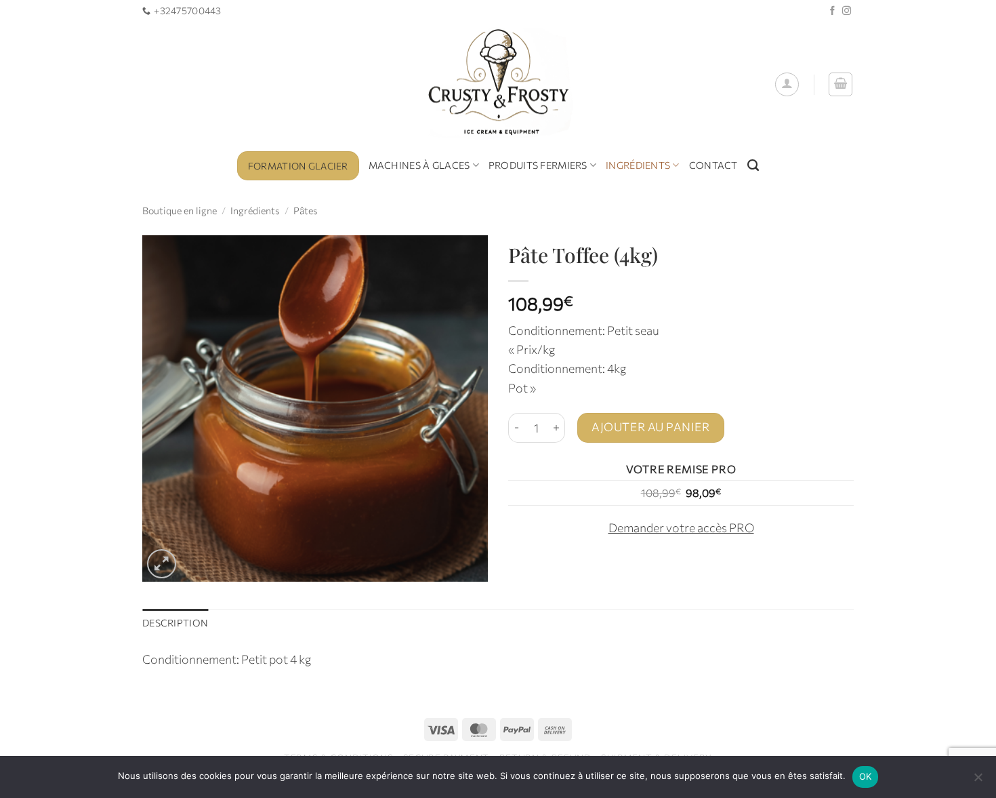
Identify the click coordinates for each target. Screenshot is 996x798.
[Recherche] (753, 165)
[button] (787, 84)
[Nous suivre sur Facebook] (832, 11)
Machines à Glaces (419, 165)
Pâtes (305, 210)
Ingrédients (638, 165)
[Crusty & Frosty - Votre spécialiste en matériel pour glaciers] (498, 84)
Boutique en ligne (179, 210)
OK (865, 776)
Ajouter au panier (650, 427)
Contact (713, 165)
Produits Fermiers (538, 165)
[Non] (978, 781)
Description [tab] (175, 623)
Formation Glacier (298, 166)
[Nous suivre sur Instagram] (846, 11)
